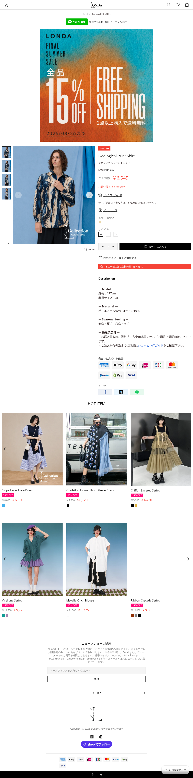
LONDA (96, 5)
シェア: (102, 386)
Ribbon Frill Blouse (78, 600)
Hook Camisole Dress (16, 490)
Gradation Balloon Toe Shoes (85, 490)
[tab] (106, 279)
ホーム (85, 14)
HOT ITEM (96, 403)
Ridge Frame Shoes (14, 600)
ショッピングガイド (150, 345)
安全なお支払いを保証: (110, 358)
